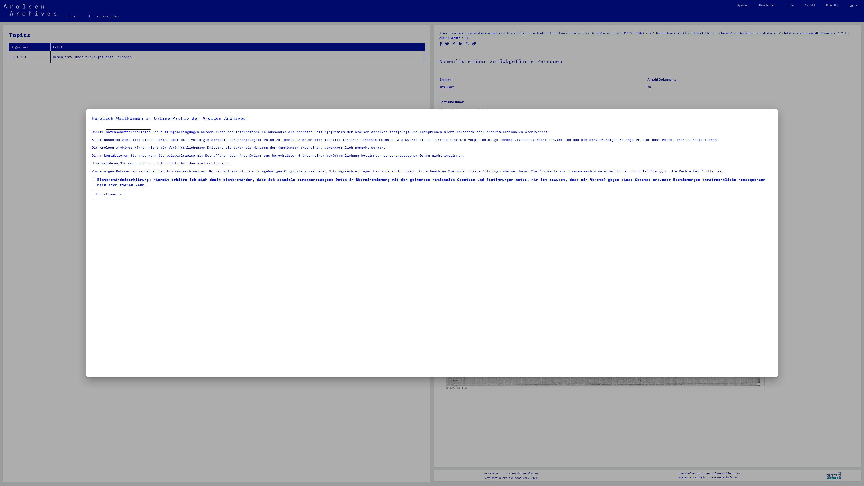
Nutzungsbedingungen (180, 132)
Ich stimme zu (109, 194)
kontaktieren (116, 155)
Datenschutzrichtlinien (128, 132)
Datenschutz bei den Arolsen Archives (193, 163)
